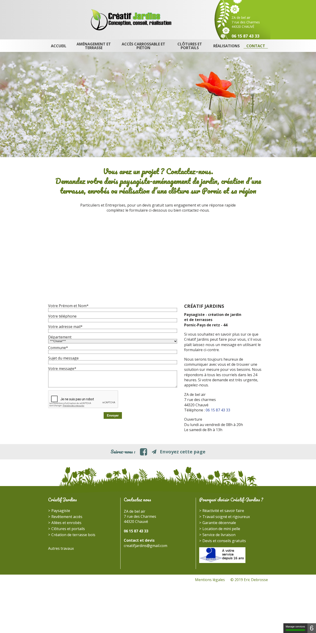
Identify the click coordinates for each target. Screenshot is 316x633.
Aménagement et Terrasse (94, 45)
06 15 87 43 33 (245, 36)
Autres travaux (61, 548)
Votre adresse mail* (65, 326)
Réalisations (226, 45)
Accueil (58, 45)
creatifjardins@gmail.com (145, 545)
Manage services (295, 626)
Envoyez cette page (182, 451)
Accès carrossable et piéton (143, 45)
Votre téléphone (62, 316)
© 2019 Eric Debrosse (249, 580)
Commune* (58, 348)
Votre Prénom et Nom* (68, 306)
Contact (255, 45)
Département (59, 337)
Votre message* (62, 368)
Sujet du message (63, 358)
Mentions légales (210, 580)
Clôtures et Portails (189, 45)
